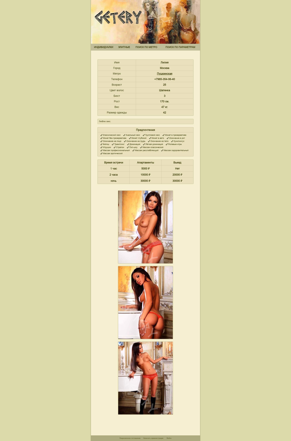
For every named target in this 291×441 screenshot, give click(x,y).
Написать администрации (153, 438)
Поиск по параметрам (180, 47)
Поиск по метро (146, 47)
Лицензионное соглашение (130, 438)
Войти (169, 438)
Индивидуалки (103, 47)
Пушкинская (164, 73)
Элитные (124, 47)
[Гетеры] (118, 26)
